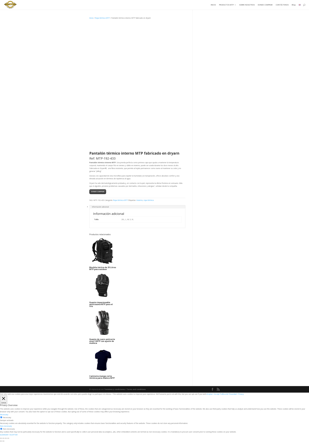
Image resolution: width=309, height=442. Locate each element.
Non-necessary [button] (6, 426)
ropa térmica (149, 200)
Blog (293, 5)
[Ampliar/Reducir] (1, 438)
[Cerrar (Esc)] (8, 438)
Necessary (7, 417)
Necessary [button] (4, 414)
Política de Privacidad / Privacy (232, 394)
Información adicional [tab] (100, 207)
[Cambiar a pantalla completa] (3, 438)
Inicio (91, 18)
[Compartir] (6, 438)
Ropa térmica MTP (102, 18)
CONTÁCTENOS (282, 5)
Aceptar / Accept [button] (213, 394)
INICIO (213, 5)
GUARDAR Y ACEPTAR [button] (9, 435)
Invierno (139, 200)
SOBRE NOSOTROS (247, 5)
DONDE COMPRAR (265, 5)
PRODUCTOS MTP (226, 5)
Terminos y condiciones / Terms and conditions (125, 389)
